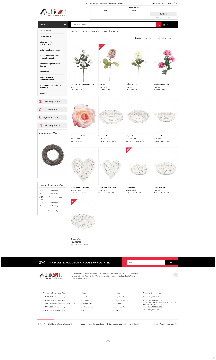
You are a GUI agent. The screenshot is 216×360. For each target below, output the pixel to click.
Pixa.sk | (163, 324)
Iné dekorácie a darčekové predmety (51, 86)
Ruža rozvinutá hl (78, 136)
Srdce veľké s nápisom (80, 187)
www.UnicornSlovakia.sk (62, 324)
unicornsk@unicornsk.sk (97, 3)
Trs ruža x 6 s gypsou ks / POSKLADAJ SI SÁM (89, 84)
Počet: (163, 38)
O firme (86, 300)
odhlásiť (117, 310)
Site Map (127, 324)
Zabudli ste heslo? (163, 17)
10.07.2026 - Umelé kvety (48, 206)
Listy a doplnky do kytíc (50, 50)
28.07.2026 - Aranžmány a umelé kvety (51, 198)
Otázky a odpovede (114, 324)
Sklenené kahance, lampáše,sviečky (48, 78)
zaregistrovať (119, 297)
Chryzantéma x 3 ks (161, 84)
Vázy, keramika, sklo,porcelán (46, 43)
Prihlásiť (163, 14)
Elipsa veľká (76, 239)
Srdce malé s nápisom (107, 187)
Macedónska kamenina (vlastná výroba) (49, 57)
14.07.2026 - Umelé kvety (48, 202)
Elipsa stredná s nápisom (136, 136)
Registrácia (87, 303)
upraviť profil (119, 303)
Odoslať (172, 263)
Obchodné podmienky (96, 324)
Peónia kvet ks (131, 84)
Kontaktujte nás (116, 3)
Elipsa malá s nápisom (162, 136)
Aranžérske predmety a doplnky (50, 65)
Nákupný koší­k (88, 307)
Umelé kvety (45, 31)
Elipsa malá (130, 187)
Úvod (85, 297)
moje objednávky (120, 307)
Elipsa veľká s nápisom (107, 136)
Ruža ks (101, 84)
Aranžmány (44, 72)
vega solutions (172, 324)
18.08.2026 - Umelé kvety (48, 190)
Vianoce (43, 93)
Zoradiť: (138, 38)
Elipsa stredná (159, 187)
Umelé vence (45, 36)
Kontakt (86, 310)
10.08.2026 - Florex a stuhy (49, 194)
